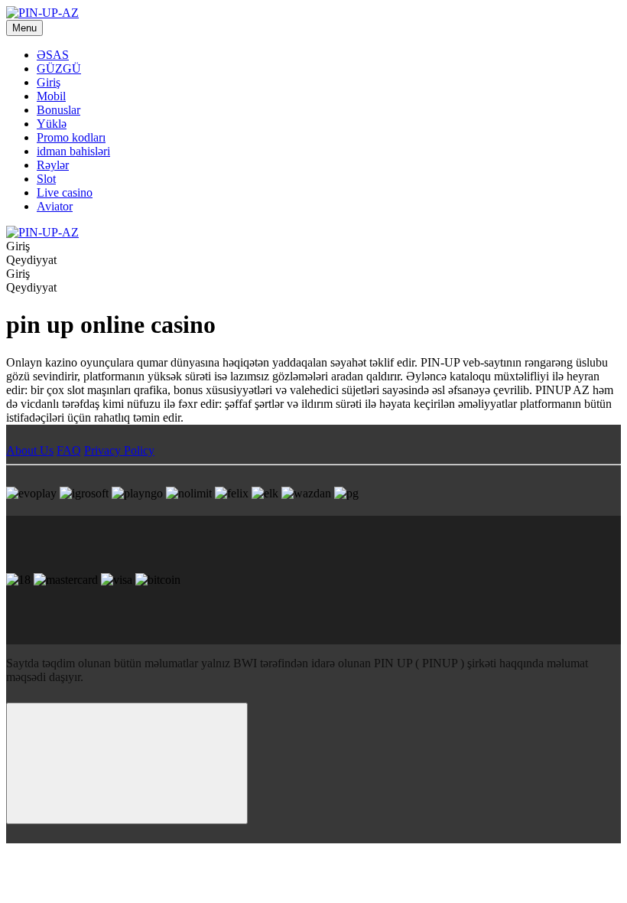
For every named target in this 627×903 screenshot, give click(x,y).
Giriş (48, 82)
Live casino (65, 192)
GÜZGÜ (59, 68)
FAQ (69, 450)
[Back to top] (127, 763)
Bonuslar (58, 109)
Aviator (55, 206)
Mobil (51, 96)
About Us (30, 450)
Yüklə (52, 123)
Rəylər (53, 164)
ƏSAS (53, 54)
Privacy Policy (119, 450)
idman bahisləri (73, 151)
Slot (46, 178)
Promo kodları (71, 137)
